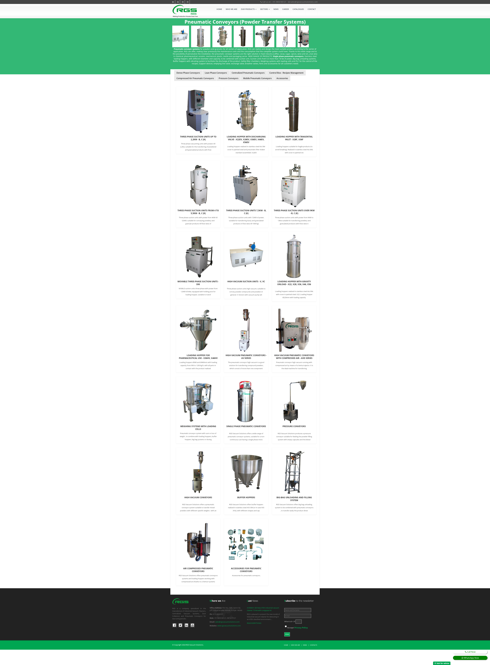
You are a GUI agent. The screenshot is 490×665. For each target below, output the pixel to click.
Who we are (295, 645)
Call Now (471, 651)
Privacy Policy (301, 627)
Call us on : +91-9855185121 (274, 2)
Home (219, 9)
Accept (297, 627)
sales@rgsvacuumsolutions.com (304, 2)
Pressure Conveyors (228, 78)
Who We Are (231, 9)
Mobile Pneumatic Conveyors (257, 78)
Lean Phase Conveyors (216, 72)
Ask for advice (443, 663)
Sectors (264, 9)
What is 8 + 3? (289, 621)
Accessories (282, 78)
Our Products (248, 9)
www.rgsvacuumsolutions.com (229, 626)
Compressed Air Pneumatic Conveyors (195, 78)
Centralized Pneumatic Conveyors (248, 72)
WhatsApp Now (471, 657)
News (276, 9)
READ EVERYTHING (254, 623)
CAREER (285, 9)
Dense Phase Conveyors (188, 72)
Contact (312, 9)
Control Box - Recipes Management (286, 72)
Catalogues (298, 9)
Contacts (313, 645)
